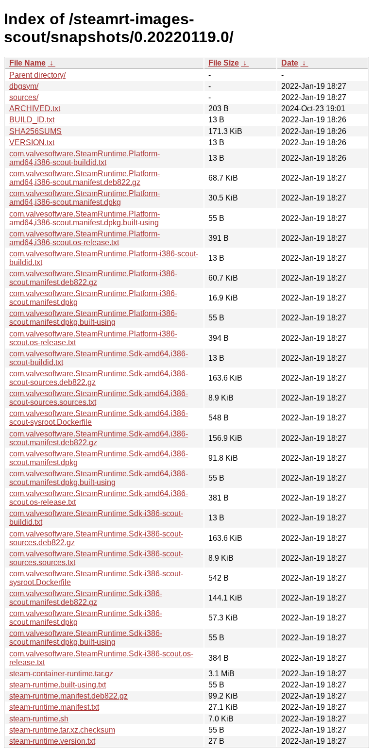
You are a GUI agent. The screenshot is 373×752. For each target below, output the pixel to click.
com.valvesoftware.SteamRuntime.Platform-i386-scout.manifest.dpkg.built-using (93, 317)
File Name (27, 63)
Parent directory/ (37, 75)
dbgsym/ (23, 86)
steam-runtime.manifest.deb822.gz (68, 696)
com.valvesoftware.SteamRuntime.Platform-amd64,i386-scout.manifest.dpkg (84, 197)
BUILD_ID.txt (31, 120)
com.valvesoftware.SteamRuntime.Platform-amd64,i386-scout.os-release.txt (84, 238)
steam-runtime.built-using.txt (57, 685)
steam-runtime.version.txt (52, 741)
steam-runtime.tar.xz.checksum (62, 730)
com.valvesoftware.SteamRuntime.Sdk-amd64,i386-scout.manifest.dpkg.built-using (98, 477)
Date (289, 63)
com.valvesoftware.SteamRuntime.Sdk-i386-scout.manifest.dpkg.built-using (85, 637)
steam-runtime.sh (38, 719)
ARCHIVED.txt (34, 108)
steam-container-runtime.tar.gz (61, 673)
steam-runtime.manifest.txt (54, 707)
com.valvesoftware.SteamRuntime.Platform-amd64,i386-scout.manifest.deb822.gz (84, 177)
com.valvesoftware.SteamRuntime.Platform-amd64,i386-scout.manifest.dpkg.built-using (84, 218)
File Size (223, 63)
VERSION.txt (31, 142)
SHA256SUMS (35, 131)
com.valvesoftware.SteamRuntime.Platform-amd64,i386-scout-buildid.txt (84, 158)
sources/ (23, 97)
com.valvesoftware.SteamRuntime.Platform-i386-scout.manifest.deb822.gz (93, 277)
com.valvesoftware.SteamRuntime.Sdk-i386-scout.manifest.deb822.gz (85, 597)
